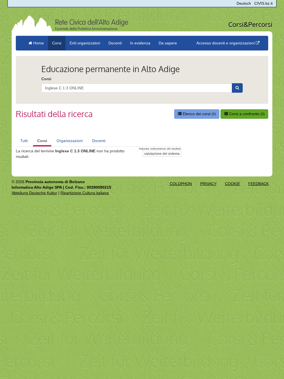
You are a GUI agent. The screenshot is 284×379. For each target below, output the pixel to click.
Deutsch (244, 3)
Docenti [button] (115, 43)
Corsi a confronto (246, 114)
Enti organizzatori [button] (85, 43)
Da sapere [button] (168, 43)
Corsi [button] (56, 43)
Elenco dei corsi (199, 114)
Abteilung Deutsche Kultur (34, 193)
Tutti (24, 140)
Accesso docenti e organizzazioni (226, 43)
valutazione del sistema (162, 154)
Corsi (46, 79)
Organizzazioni (70, 140)
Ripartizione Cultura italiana (84, 193)
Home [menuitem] (38, 43)
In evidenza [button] (140, 43)
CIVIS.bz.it (263, 3)
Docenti (98, 140)
